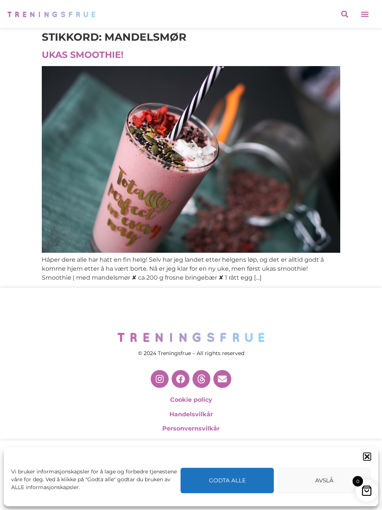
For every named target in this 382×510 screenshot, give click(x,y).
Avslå (324, 480)
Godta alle (227, 480)
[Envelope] (222, 379)
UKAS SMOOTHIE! (82, 54)
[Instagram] (160, 379)
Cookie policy (191, 399)
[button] (367, 456)
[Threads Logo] (201, 379)
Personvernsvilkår (191, 428)
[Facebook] (181, 379)
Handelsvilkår (191, 414)
